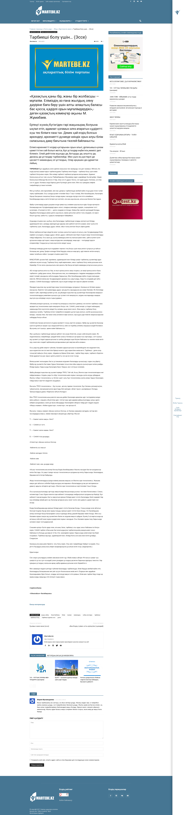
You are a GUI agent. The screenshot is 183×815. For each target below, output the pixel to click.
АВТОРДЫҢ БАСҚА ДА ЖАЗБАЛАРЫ (60, 655)
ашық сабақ (45, 615)
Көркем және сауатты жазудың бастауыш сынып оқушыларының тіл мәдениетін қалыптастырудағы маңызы (124, 126)
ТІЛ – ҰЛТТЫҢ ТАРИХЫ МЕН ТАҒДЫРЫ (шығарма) (123, 89)
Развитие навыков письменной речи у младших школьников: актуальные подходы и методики (126, 108)
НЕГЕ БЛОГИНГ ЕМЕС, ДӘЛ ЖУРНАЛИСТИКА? (125, 81)
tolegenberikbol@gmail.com (82, 800)
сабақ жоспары (87, 615)
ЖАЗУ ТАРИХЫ (115, 117)
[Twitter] (57, 645)
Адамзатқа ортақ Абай (118, 144)
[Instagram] (134, 1)
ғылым (69, 615)
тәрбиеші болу (35, 617)
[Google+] (50, 645)
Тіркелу (32, 1)
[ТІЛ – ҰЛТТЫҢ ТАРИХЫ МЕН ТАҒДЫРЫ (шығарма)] (41, 668)
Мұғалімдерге (49, 21)
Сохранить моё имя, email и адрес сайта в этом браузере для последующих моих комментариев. (65, 760)
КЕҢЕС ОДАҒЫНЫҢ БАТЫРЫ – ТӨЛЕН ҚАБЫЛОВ (123, 136)
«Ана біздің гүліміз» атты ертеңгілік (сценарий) (86, 626)
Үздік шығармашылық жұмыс (49, 32)
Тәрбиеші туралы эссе (48, 617)
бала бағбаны (55, 615)
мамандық (77, 615)
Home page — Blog (50, 29)
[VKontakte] (137, 1)
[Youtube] (141, 1)
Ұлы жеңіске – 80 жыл (117, 151)
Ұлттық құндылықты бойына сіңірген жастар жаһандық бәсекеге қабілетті (90, 680)
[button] (140, 20)
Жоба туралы (40, 1)
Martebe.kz (33, 41)
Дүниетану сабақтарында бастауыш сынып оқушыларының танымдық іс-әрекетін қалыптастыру (125, 160)
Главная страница (36, 29)
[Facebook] (130, 1)
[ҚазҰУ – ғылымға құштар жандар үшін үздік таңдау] (66, 668)
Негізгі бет (35, 21)
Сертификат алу (66, 1)
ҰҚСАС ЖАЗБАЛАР (38, 655)
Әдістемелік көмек (65, 29)
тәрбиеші (97, 615)
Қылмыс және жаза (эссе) (39, 626)
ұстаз (59, 617)
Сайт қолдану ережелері (53, 1)
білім (63, 615)
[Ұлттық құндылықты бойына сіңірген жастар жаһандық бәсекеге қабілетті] (91, 668)
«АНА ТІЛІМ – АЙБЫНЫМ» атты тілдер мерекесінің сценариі (123, 98)
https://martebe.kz (49, 639)
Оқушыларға (65, 21)
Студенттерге (81, 21)
